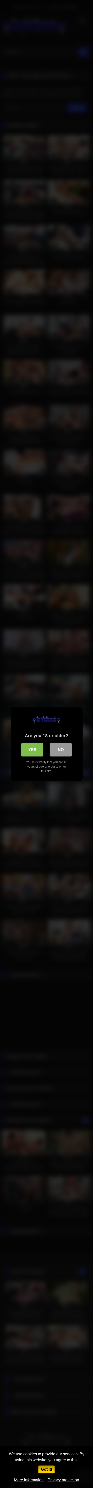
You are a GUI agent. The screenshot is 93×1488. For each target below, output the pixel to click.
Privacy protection (63, 1480)
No (61, 750)
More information (29, 1480)
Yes (32, 750)
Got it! (46, 1469)
